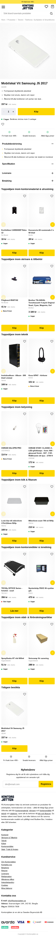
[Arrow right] (52, 224)
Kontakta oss (6, 865)
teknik (3, 813)
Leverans (5, 874)
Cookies (4, 885)
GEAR (3, 87)
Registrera (46, 784)
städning (13, 813)
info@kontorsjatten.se (17, 901)
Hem (3, 20)
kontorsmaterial (21, 810)
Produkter (11, 20)
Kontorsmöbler (7, 846)
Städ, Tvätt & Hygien (9, 849)
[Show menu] (3, 7)
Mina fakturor (6, 888)
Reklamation (6, 876)
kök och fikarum (44, 813)
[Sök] (51, 13)
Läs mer (14, 611)
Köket (3, 843)
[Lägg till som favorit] (2, 124)
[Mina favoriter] (46, 7)
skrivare (32, 810)
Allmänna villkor (7, 879)
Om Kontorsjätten (8, 862)
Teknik (20, 20)
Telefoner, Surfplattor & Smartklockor (39, 20)
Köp (36, 112)
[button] (52, 7)
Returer (4, 871)
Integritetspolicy (7, 882)
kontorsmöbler (46, 810)
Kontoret (4, 835)
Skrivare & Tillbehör (9, 838)
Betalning (5, 868)
